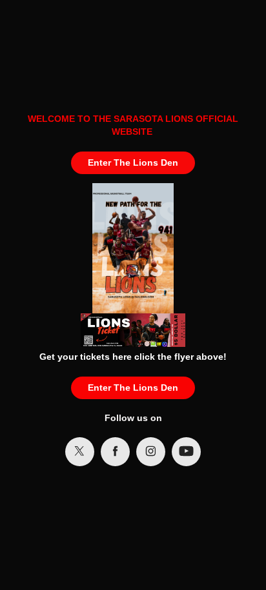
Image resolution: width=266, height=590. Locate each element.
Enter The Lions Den (133, 162)
